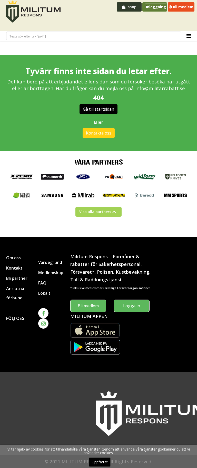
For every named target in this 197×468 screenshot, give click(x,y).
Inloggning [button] (156, 6)
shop (131, 6)
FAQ (42, 283)
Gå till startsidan (98, 109)
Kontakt (14, 268)
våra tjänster (89, 449)
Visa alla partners (95, 211)
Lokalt (44, 293)
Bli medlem (182, 6)
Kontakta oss (98, 133)
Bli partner (16, 278)
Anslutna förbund (15, 293)
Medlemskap (50, 272)
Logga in (131, 306)
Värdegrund (50, 262)
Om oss (13, 258)
